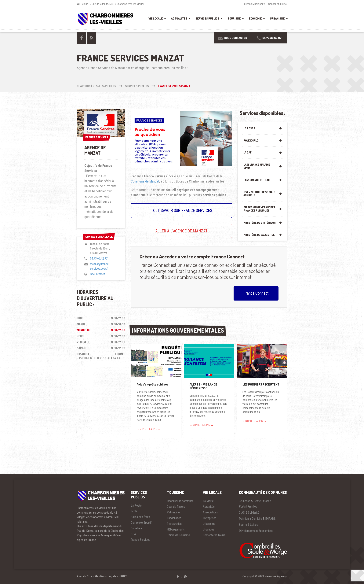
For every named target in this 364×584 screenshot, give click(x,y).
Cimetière (136, 528)
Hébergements (176, 529)
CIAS (242, 512)
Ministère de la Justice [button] (259, 234)
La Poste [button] (249, 128)
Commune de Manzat (145, 181)
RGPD (123, 576)
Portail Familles (248, 506)
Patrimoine (173, 512)
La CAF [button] (247, 152)
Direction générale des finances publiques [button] (259, 209)
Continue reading (149, 429)
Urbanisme (277, 18)
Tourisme (234, 18)
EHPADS (270, 518)
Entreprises (209, 518)
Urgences (208, 529)
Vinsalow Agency (276, 576)
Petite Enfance (262, 501)
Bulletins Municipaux (254, 4)
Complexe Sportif (141, 522)
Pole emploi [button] (251, 140)
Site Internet (97, 274)
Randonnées (174, 518)
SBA (133, 534)
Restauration (174, 524)
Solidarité (253, 512)
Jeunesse (244, 501)
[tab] (262, 128)
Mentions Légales (106, 576)
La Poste (136, 505)
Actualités (179, 18)
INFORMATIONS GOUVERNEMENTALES (178, 330)
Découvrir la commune (180, 501)
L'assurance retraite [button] (257, 180)
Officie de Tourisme (178, 535)
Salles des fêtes (140, 517)
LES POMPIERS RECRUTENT (260, 384)
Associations (210, 512)
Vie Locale (155, 18)
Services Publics (207, 18)
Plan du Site (84, 576)
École (134, 511)
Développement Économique (256, 531)
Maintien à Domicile (250, 518)
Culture (254, 525)
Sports (243, 525)
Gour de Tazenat (176, 506)
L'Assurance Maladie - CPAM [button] (257, 166)
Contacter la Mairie (214, 535)
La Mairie (208, 501)
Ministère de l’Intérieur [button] (259, 222)
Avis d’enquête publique (153, 384)
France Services (140, 539)
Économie (255, 18)
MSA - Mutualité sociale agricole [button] (259, 193)
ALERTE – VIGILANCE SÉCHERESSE (203, 386)
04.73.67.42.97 (98, 258)
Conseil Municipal (277, 4)
